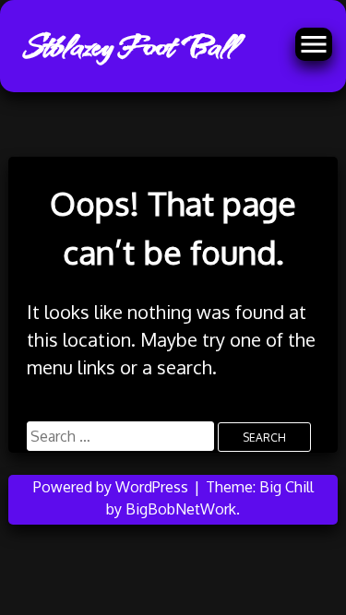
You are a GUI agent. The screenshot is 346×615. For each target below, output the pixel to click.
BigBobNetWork (180, 509)
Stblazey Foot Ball (128, 46)
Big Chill (286, 487)
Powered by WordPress (112, 487)
